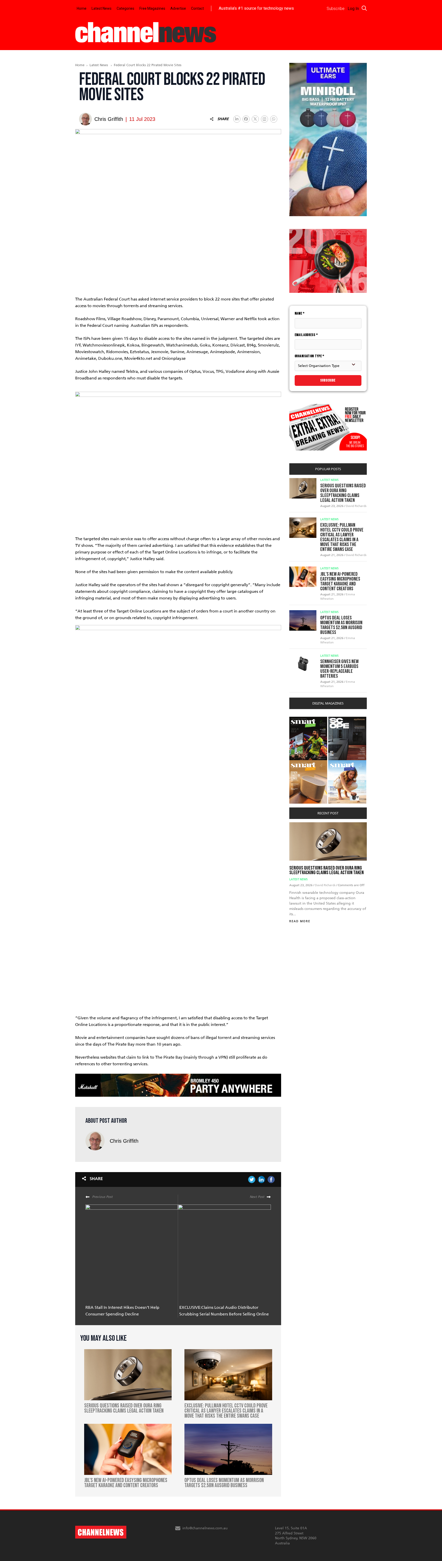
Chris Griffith (124, 1141)
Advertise (178, 8)
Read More (299, 921)
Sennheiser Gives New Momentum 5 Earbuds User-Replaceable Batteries (339, 668)
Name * (300, 313)
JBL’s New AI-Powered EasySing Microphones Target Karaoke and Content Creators (340, 581)
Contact (197, 8)
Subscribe (328, 380)
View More (299, 719)
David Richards (356, 506)
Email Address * (306, 335)
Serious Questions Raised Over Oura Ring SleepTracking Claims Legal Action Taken (343, 493)
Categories (125, 8)
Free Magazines (152, 8)
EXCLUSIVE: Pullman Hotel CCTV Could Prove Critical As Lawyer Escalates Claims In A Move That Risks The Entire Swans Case (341, 537)
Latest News (102, 8)
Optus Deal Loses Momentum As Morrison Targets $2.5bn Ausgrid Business (341, 625)
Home (81, 8)
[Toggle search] (364, 8)
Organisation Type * (309, 356)
